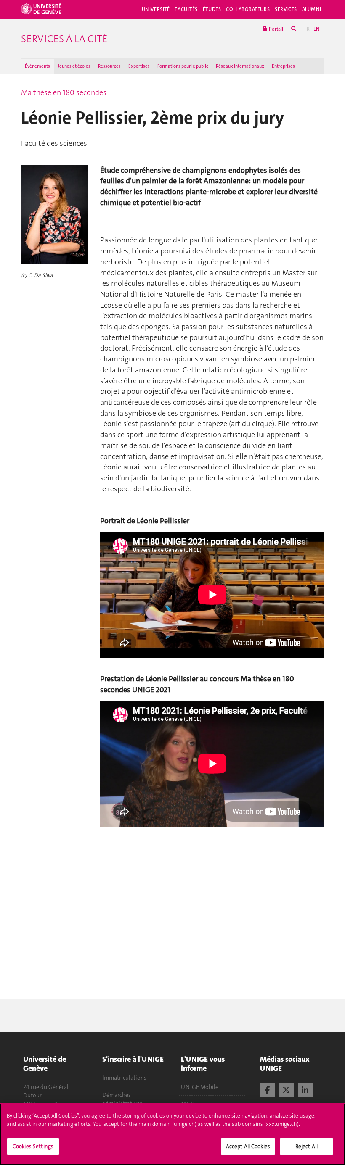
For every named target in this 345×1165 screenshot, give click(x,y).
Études (212, 9)
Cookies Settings (33, 1146)
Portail (275, 29)
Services (286, 9)
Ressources (109, 66)
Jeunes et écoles (74, 66)
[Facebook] (267, 1088)
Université (156, 9)
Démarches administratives (122, 1099)
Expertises (139, 66)
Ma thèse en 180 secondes (63, 92)
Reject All (306, 1146)
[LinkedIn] (305, 1088)
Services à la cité (64, 38)
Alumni (311, 9)
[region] (172, 1134)
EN (316, 29)
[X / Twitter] (286, 1088)
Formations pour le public (182, 66)
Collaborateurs (248, 9)
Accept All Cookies (248, 1146)
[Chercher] (293, 29)
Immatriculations (124, 1077)
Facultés (186, 9)
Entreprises (283, 66)
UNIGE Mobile (199, 1087)
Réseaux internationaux (240, 66)
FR (307, 29)
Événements (37, 66)
